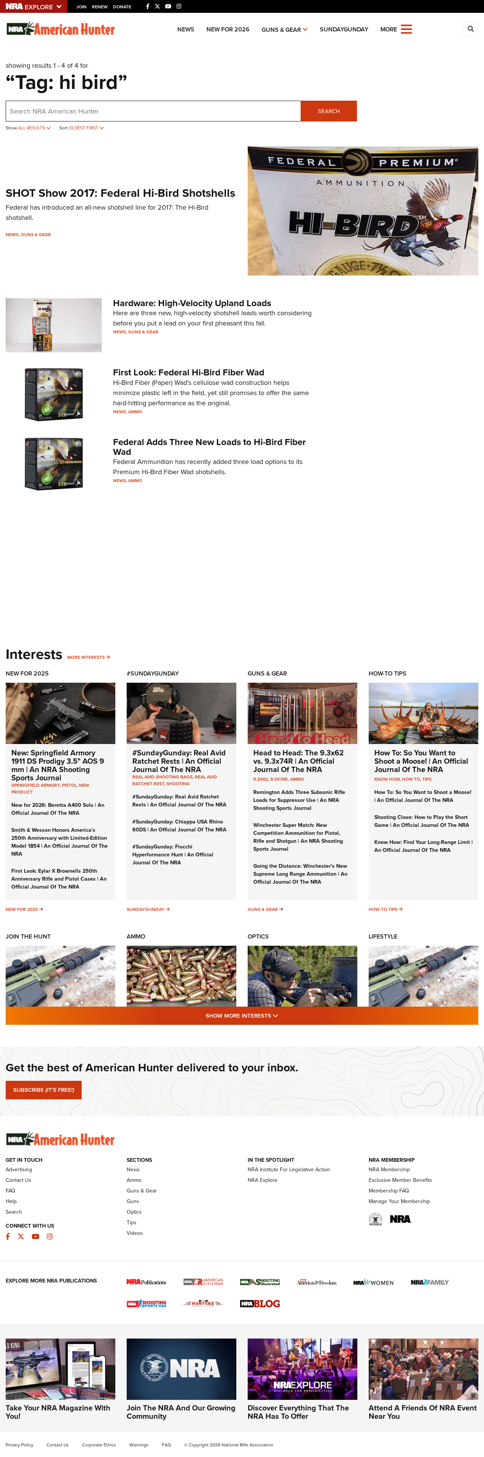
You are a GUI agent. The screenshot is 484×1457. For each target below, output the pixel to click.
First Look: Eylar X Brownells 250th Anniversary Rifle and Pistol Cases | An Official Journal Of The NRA (59, 879)
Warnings (139, 1444)
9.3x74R (279, 779)
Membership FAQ (389, 1191)
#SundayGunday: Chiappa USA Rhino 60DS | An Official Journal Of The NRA (179, 826)
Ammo (135, 411)
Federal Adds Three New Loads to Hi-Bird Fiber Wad (209, 447)
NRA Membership (389, 1170)
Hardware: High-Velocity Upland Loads (192, 303)
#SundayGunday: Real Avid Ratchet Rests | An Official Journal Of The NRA (179, 761)
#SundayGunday (153, 673)
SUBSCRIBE (43, 1090)
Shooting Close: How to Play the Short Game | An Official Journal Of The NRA (421, 821)
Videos (135, 1233)
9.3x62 (260, 779)
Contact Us (18, 1180)
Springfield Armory (35, 785)
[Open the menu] (406, 28)
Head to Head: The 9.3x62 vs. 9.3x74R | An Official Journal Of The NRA (298, 761)
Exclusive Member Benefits (400, 1180)
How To (411, 779)
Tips (426, 779)
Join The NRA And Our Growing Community (181, 1412)
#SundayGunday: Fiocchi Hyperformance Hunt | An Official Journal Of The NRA (172, 855)
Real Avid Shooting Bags (162, 777)
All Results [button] (32, 128)
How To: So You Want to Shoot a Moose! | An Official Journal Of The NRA (421, 761)
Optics (258, 936)
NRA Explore (263, 1180)
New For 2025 (27, 673)
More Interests (86, 657)
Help (11, 1201)
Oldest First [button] (84, 128)
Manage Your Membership (399, 1201)
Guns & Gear (281, 29)
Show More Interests (283, 1015)
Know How (387, 779)
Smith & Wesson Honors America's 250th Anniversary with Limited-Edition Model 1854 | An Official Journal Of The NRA (59, 842)
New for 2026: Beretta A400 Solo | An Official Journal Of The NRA (57, 809)
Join (81, 6)
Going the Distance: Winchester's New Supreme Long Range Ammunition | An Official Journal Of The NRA (300, 874)
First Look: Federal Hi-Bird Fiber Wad (188, 372)
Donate (122, 6)
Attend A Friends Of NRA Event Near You (423, 1412)
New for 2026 (228, 29)
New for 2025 (22, 909)
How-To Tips (387, 673)
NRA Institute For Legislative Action (289, 1170)
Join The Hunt (28, 936)
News (185, 29)
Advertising (19, 1170)
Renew (100, 6)
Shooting (178, 783)
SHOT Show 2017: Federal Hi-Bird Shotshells (120, 193)
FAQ (11, 1191)
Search (329, 111)
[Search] (471, 29)
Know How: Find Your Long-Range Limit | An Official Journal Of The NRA (423, 846)
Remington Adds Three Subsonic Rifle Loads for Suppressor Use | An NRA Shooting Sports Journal (299, 800)
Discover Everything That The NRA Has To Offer (298, 1412)
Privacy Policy (19, 1444)
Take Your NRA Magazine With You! (58, 1412)
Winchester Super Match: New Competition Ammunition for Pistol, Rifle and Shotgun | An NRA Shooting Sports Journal (298, 837)
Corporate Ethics (99, 1444)
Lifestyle (383, 936)
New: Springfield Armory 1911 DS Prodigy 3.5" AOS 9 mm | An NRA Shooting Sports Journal (57, 765)
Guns (133, 1201)
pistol (69, 785)
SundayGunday (344, 29)
